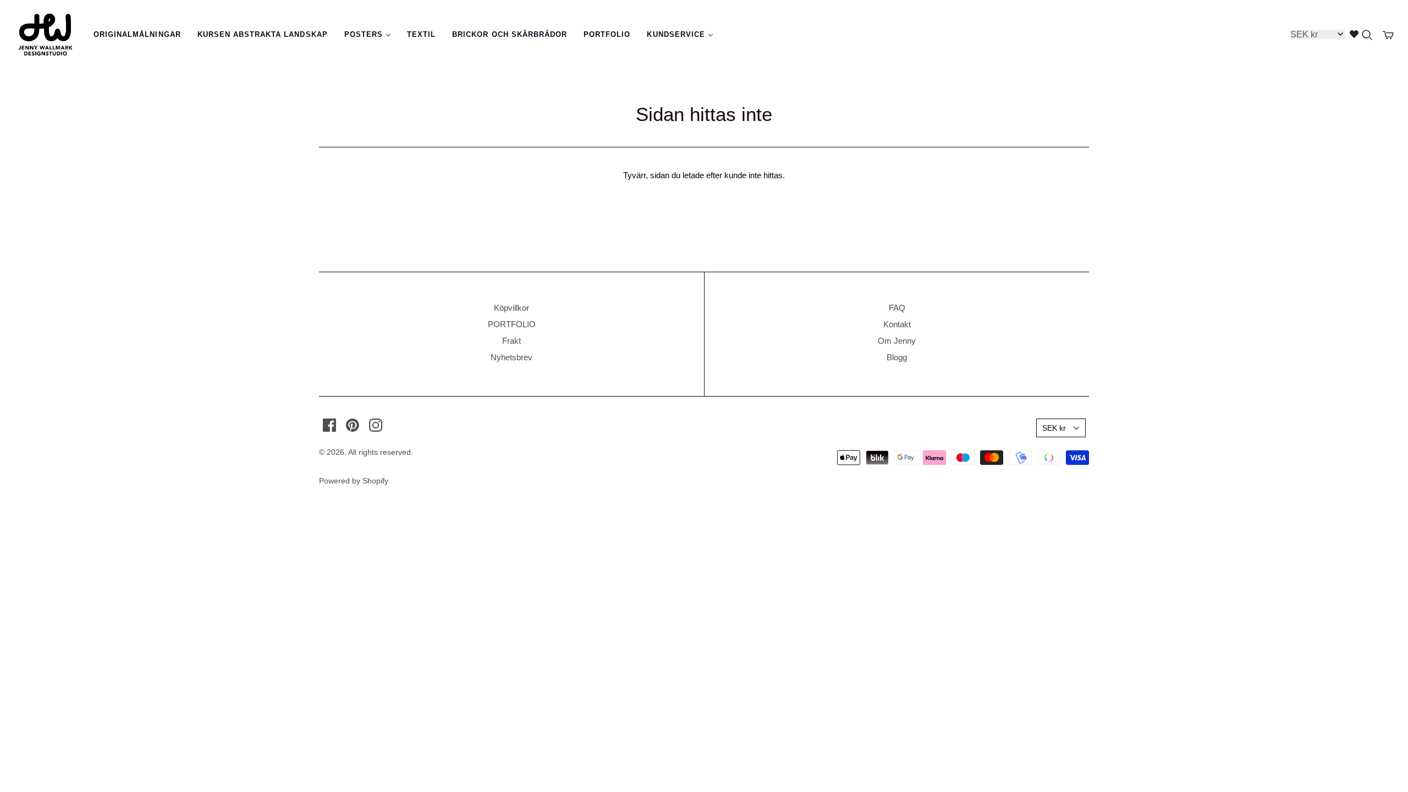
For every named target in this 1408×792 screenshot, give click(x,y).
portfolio (607, 34)
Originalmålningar (137, 34)
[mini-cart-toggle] (1388, 35)
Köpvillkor (511, 307)
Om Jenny (897, 340)
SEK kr (1054, 428)
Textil (421, 34)
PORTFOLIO (512, 324)
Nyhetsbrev (511, 357)
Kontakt (897, 324)
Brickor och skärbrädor (509, 34)
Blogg (897, 357)
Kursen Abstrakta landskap (262, 34)
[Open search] (1367, 35)
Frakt (511, 340)
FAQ (897, 307)
